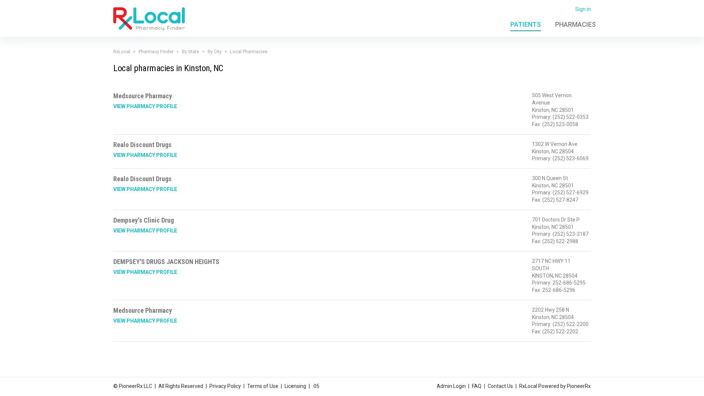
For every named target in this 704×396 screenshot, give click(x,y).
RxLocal (121, 51)
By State (190, 51)
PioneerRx (579, 386)
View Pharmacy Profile (145, 106)
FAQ (476, 386)
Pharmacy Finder (156, 51)
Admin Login (451, 386)
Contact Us (500, 386)
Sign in (583, 9)
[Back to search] (149, 19)
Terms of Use (262, 386)
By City (214, 51)
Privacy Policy (225, 386)
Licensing (295, 386)
